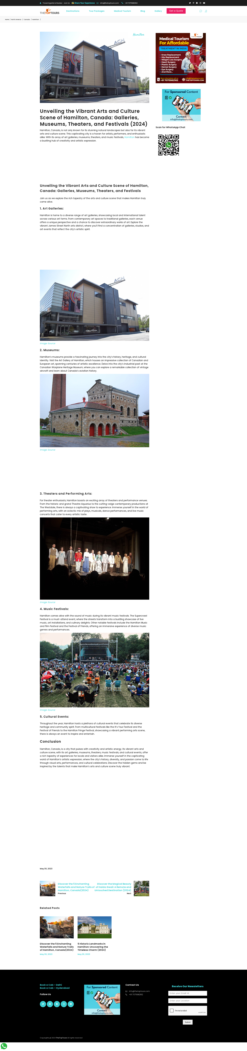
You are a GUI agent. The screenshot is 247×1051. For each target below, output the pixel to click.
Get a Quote (176, 10)
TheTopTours (61, 1038)
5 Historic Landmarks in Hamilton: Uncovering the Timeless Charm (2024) (93, 947)
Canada (27, 19)
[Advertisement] (94, 162)
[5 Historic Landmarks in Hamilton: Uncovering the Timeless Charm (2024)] (94, 927)
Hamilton (35, 19)
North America (16, 19)
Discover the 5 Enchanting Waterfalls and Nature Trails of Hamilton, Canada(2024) (57, 947)
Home (7, 19)
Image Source (47, 343)
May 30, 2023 (46, 868)
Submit (188, 1022)
